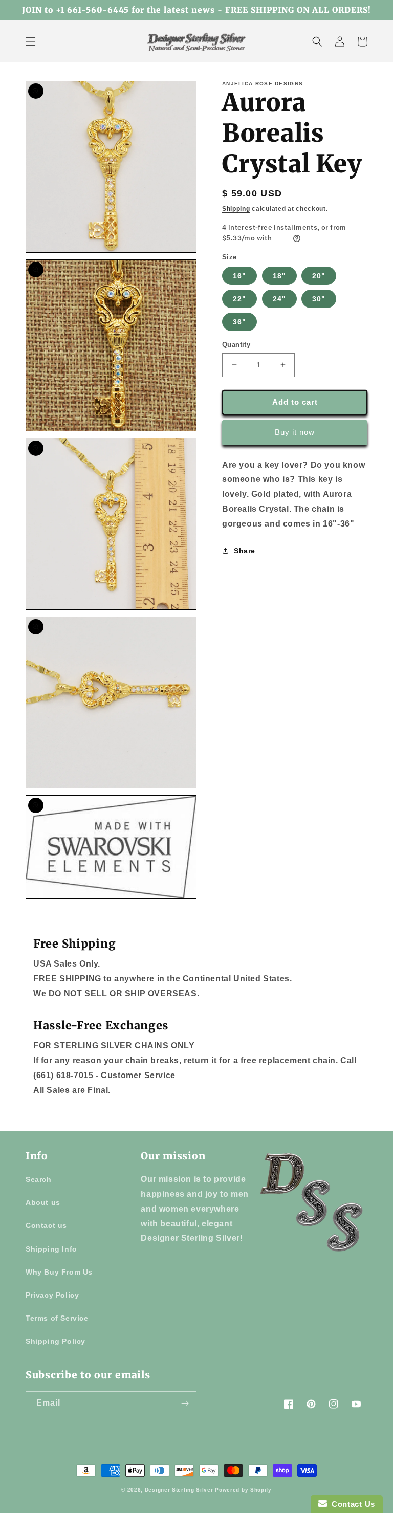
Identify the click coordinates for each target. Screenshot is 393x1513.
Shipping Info (51, 1249)
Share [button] (244, 550)
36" (239, 322)
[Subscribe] (184, 1403)
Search (39, 1179)
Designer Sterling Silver (179, 1490)
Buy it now (295, 432)
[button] (30, 41)
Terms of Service (57, 1318)
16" (239, 276)
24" (279, 299)
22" (239, 299)
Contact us (46, 1225)
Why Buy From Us (59, 1272)
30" (318, 299)
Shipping (236, 208)
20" (318, 276)
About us (43, 1202)
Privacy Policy (52, 1295)
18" (279, 276)
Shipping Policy (55, 1341)
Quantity (236, 344)
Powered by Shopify (243, 1490)
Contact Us (351, 1504)
